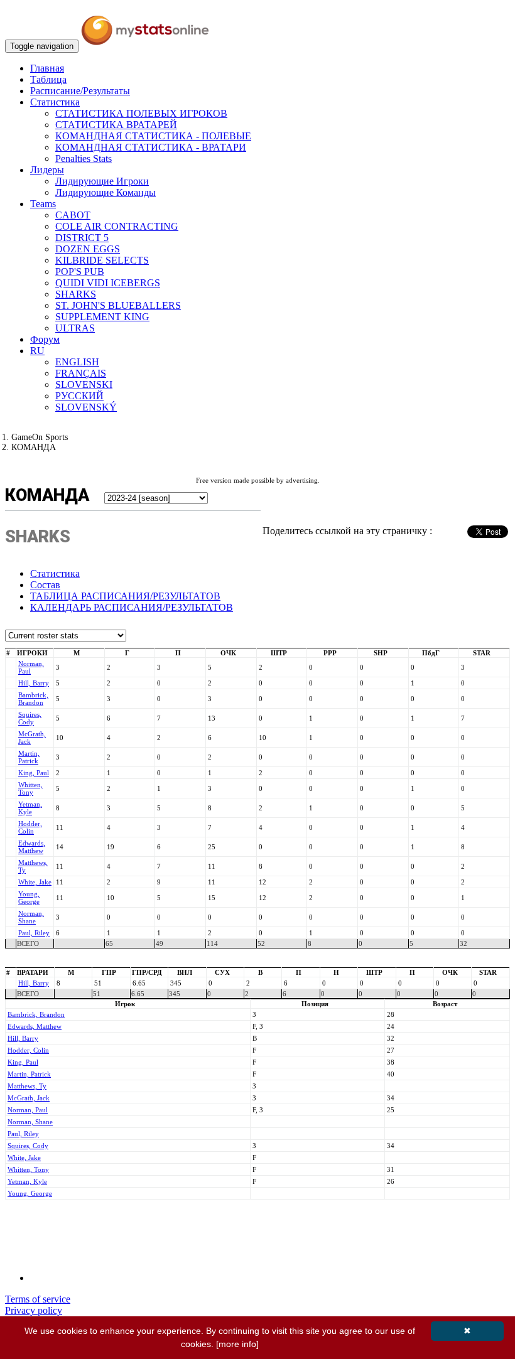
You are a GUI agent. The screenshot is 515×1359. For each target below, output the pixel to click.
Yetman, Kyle (30, 807)
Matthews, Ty (27, 1086)
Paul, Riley (34, 933)
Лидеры (47, 169)
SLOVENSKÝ (86, 407)
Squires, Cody (29, 718)
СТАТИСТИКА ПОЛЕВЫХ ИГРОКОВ (141, 113)
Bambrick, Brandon (33, 698)
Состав (45, 584)
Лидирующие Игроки (102, 181)
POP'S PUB (79, 271)
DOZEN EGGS (87, 249)
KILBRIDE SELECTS (102, 260)
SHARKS (75, 294)
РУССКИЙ (79, 395)
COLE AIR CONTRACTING (116, 226)
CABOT (72, 215)
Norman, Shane (31, 917)
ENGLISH (77, 362)
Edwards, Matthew (31, 846)
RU (37, 350)
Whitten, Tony (30, 788)
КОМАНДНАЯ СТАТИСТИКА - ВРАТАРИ (150, 147)
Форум (45, 339)
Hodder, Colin (30, 827)
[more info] (237, 1344)
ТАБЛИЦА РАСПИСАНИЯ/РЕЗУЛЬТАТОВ (125, 596)
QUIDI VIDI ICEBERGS (107, 282)
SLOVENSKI (83, 384)
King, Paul (33, 772)
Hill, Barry (33, 683)
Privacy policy (33, 1310)
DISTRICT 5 (82, 237)
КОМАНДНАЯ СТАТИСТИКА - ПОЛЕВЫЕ (153, 136)
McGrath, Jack (29, 1098)
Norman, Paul (28, 1110)
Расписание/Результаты (80, 90)
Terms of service (37, 1299)
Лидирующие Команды (105, 192)
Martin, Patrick (29, 757)
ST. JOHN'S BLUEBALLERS (118, 305)
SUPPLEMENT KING (102, 316)
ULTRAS (75, 328)
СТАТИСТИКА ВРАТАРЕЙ (116, 124)
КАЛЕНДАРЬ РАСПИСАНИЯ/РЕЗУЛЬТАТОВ (131, 607)
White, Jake (35, 882)
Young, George (29, 897)
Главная (47, 68)
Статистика (55, 102)
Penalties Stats (83, 158)
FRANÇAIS (80, 373)
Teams (43, 203)
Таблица (48, 79)
